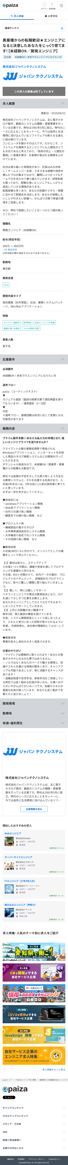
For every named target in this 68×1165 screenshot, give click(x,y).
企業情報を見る (34, 809)
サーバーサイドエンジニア (18, 857)
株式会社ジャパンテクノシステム (24, 66)
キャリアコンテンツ (13, 1107)
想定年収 (12, 249)
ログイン (44, 8)
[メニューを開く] (61, 6)
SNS (5, 1132)
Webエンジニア (13, 833)
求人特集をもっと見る (53, 1069)
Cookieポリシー (55, 1159)
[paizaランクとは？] (62, 28)
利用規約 (21, 1159)
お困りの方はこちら (13, 1148)
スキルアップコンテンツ (15, 1115)
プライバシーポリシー (36, 1159)
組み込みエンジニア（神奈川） (21, 904)
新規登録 (52, 8)
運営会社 (10, 1159)
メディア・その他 (12, 1123)
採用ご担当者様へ (12, 1140)
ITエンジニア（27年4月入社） (20, 881)
